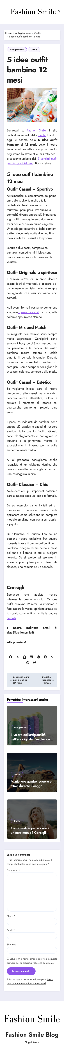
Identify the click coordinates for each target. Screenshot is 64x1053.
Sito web (11, 944)
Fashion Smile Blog (32, 1034)
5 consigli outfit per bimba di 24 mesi (32, 161)
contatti (11, 618)
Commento (13, 870)
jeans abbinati (28, 312)
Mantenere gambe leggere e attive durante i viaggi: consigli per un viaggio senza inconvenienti (32, 788)
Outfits (34, 49)
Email (11, 930)
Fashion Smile (36, 130)
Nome (11, 916)
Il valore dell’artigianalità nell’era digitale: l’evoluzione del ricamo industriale (31, 739)
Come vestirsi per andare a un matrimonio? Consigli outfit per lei (30, 832)
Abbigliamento (17, 49)
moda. (42, 135)
